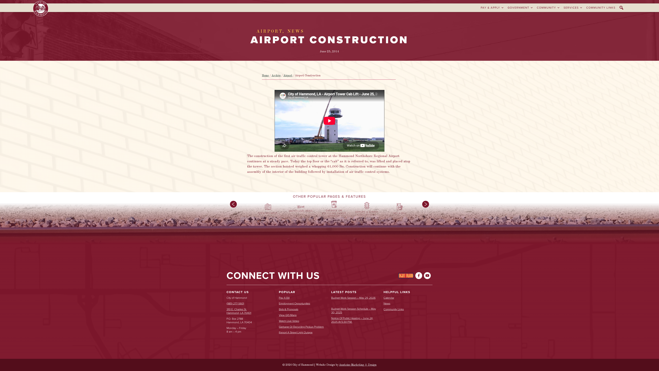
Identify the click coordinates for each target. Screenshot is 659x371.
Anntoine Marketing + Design (358, 365)
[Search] (621, 7)
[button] (233, 210)
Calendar (389, 298)
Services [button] (571, 8)
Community (546, 8)
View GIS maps (288, 315)
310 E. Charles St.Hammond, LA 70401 (239, 311)
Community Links (600, 8)
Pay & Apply (490, 8)
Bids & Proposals (288, 309)
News (387, 303)
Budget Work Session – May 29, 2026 (353, 298)
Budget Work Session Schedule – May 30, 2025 (353, 310)
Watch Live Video (289, 321)
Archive (276, 75)
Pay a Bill (284, 298)
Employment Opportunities (294, 303)
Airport (287, 75)
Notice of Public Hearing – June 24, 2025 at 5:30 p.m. (352, 320)
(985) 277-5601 (235, 303)
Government (518, 8)
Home (265, 75)
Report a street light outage (296, 332)
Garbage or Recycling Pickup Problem (301, 327)
